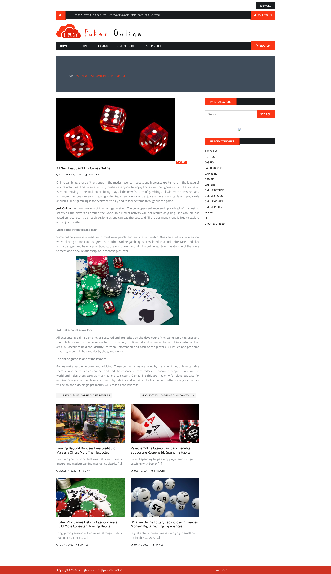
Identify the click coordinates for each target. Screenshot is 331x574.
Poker (209, 212)
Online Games (214, 201)
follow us (264, 15)
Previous (230, 15)
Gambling (211, 173)
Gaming (210, 179)
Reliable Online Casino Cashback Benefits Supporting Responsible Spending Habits (160, 450)
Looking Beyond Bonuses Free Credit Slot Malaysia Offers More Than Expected (86, 450)
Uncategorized (215, 223)
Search (265, 45)
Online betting (214, 190)
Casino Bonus (214, 168)
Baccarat (211, 151)
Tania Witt (93, 174)
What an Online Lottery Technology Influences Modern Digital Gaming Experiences (164, 524)
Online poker (126, 46)
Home (64, 46)
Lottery (210, 184)
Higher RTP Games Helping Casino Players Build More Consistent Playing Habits (86, 524)
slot (208, 218)
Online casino (214, 195)
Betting (83, 46)
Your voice (265, 5)
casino (103, 46)
